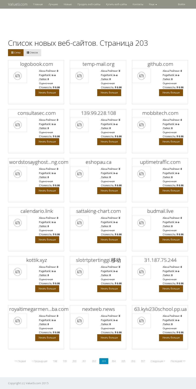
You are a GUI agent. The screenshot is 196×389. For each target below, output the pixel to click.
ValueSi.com (18, 4)
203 (104, 361)
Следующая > (158, 361)
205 (123, 361)
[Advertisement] (98, 21)
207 (143, 361)
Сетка (17, 52)
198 (55, 361)
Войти (181, 4)
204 (114, 361)
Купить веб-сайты (116, 4)
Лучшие (53, 4)
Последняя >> (178, 361)
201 (84, 361)
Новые (68, 4)
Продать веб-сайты (89, 4)
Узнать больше (47, 92)
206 (133, 361)
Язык (152, 4)
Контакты (138, 4)
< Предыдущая (39, 361)
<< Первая (20, 361)
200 (75, 361)
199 (65, 361)
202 (94, 361)
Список (33, 52)
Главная (38, 4)
